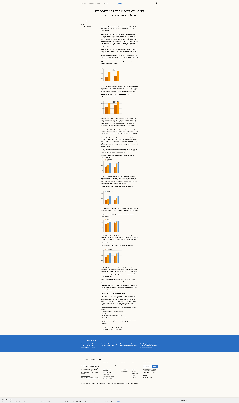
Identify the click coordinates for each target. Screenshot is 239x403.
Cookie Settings (184, 400)
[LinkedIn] (147, 377)
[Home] (92, 359)
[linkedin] (84, 26)
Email (143, 364)
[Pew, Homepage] (119, 3)
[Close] (237, 400)
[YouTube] (151, 377)
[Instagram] (145, 377)
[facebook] (82, 26)
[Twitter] (149, 377)
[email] (88, 26)
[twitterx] (86, 26)
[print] (90, 26)
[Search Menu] (157, 3)
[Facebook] (143, 377)
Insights (123, 362)
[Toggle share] (157, 23)
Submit (155, 366)
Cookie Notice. (118, 401)
